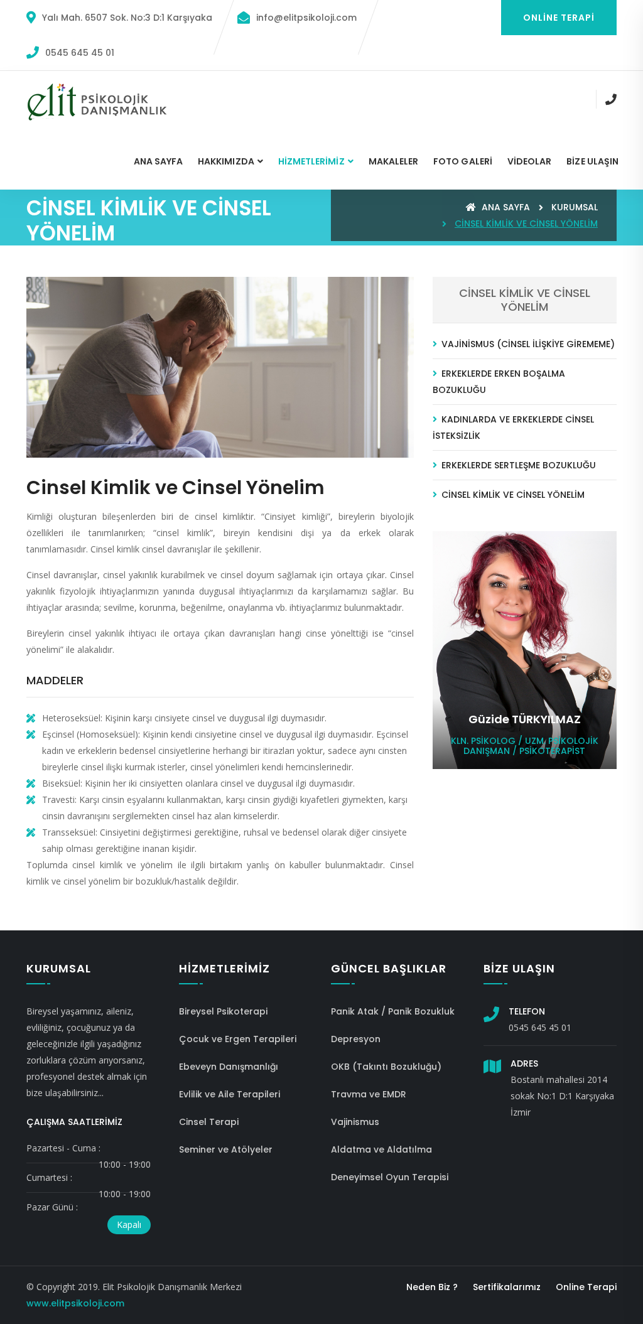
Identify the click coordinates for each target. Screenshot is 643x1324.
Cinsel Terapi (209, 1122)
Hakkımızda (226, 161)
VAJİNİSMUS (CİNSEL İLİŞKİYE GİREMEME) (527, 344)
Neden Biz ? (432, 1287)
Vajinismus (355, 1122)
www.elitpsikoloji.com (75, 1303)
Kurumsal (574, 207)
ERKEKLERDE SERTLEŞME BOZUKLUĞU (517, 465)
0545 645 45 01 (79, 52)
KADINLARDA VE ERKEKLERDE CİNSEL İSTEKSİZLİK (513, 427)
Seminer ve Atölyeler (226, 1149)
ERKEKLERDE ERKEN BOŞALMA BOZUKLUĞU (499, 381)
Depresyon (356, 1039)
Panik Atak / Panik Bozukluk (393, 1011)
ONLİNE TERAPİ (559, 17)
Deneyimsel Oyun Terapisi (389, 1177)
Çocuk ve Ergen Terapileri (237, 1039)
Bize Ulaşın (592, 161)
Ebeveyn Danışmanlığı (228, 1066)
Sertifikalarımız (507, 1287)
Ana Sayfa (158, 161)
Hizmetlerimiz (311, 161)
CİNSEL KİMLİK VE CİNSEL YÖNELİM (512, 494)
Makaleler (394, 161)
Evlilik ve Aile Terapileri (229, 1094)
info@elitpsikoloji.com (306, 17)
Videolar (529, 161)
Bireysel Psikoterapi (223, 1011)
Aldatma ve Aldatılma (381, 1149)
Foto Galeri (462, 161)
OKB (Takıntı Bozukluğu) (386, 1066)
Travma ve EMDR (368, 1094)
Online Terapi (586, 1287)
